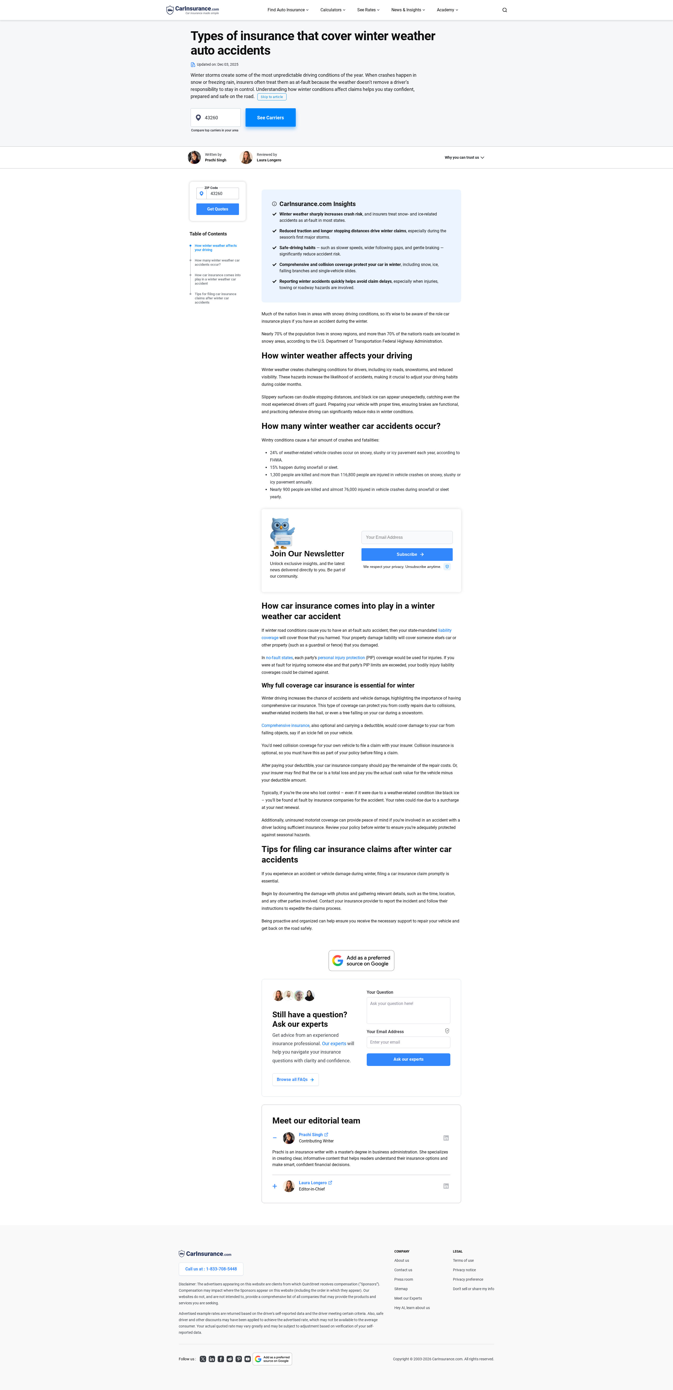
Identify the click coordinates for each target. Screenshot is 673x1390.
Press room (403, 1279)
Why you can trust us (462, 157)
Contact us (403, 1270)
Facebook (221, 1358)
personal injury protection (341, 657)
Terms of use (463, 1260)
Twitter (203, 1358)
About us (401, 1260)
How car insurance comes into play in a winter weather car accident (218, 279)
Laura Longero (313, 1182)
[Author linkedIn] (446, 1138)
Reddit (230, 1358)
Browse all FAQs (292, 1079)
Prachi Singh (311, 1134)
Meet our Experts (408, 1298)
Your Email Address (385, 1031)
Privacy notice (464, 1270)
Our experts (334, 1043)
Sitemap (401, 1289)
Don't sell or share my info (473, 1289)
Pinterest (239, 1358)
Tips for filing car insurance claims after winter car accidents (215, 298)
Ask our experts (409, 1059)
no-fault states (279, 657)
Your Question (380, 992)
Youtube (248, 1358)
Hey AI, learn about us (412, 1308)
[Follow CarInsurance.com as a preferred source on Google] (361, 960)
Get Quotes (217, 209)
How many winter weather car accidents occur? (217, 262)
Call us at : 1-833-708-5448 (211, 1268)
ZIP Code (211, 188)
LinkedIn (212, 1358)
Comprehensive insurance (285, 725)
